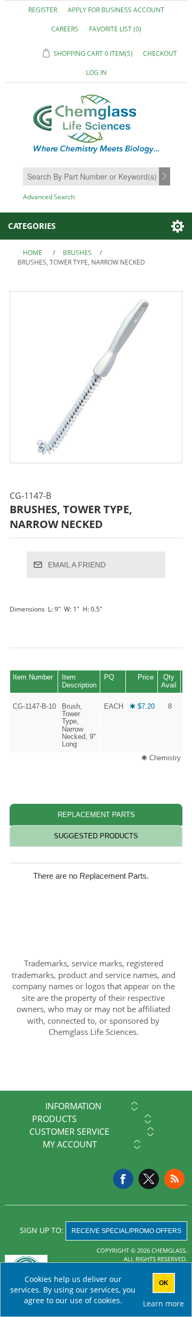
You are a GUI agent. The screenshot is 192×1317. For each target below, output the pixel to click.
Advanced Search (49, 196)
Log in (96, 72)
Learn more (163, 1303)
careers (64, 28)
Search (166, 177)
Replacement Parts (96, 815)
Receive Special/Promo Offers (126, 1231)
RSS (174, 1179)
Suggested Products (96, 836)
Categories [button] (31, 225)
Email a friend (77, 564)
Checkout (160, 53)
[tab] (96, 815)
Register (42, 9)
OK (164, 1283)
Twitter (149, 1179)
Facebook (123, 1179)
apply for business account (116, 9)
